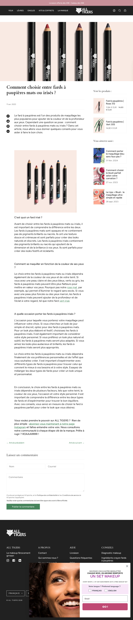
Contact (42, 552)
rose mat (72, 287)
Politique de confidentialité (47, 495)
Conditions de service (70, 495)
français (14, 593)
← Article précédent (15, 443)
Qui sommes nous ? (48, 557)
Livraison (74, 552)
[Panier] (125, 10)
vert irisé (64, 300)
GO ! (105, 607)
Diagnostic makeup (111, 552)
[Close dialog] (127, 566)
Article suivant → (76, 443)
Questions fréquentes (81, 557)
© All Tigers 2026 (14, 600)
